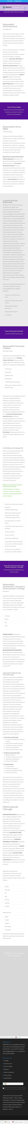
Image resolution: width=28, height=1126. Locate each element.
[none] (13, 1084)
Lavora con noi (8, 1063)
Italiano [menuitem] (9, 1084)
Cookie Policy (7, 1078)
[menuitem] (18, 1037)
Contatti (6, 1060)
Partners (6, 1069)
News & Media (8, 1066)
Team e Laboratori (9, 1072)
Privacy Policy (8, 1075)
